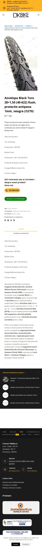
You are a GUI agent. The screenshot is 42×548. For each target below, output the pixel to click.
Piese (21, 432)
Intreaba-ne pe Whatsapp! (15, 199)
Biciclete (13, 432)
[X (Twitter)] (8, 220)
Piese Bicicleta (25, 211)
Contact (36, 434)
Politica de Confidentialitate (13, 482)
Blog (29, 434)
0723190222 (32, 471)
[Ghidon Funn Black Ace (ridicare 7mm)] (5, 395)
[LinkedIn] (14, 220)
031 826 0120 (14, 471)
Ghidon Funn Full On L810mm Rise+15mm (24, 387)
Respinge (26, 544)
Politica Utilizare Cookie (12, 488)
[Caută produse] (3, 15)
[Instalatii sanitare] (21, 508)
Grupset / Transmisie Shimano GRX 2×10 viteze (24, 379)
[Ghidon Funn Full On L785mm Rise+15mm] (5, 403)
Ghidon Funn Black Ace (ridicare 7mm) (23, 395)
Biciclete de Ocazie (10, 434)
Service (23, 434)
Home (4, 432)
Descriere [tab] (21, 229)
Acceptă (15, 544)
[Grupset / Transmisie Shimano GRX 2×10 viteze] (5, 379)
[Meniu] (38, 15)
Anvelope (16, 211)
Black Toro (16, 214)
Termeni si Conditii (10, 485)
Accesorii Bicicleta (33, 432)
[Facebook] (5, 220)
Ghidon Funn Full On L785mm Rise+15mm (24, 403)
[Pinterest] (11, 220)
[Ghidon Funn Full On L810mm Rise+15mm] (5, 387)
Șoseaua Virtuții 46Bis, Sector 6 (17, 3)
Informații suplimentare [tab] (21, 233)
